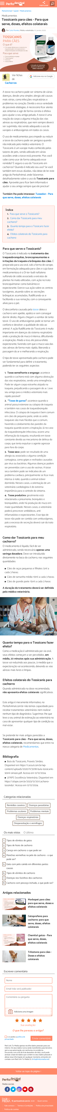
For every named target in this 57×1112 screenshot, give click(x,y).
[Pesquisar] (53, 3)
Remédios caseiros (16, 805)
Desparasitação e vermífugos (28, 823)
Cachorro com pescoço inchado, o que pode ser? (29, 883)
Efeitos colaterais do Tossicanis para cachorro (27, 236)
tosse (36, 309)
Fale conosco (9, 1106)
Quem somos (42, 1101)
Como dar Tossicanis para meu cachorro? (24, 220)
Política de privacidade (44, 1106)
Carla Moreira (14, 30)
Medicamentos (25, 11)
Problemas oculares (16, 811)
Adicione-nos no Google (43, 76)
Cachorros (11, 83)
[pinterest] (30, 1089)
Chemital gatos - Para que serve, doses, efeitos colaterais (40, 939)
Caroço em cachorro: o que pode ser (24, 850)
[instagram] (19, 1089)
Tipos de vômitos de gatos (19, 841)
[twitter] (13, 1089)
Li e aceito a (15, 1038)
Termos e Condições (25, 1106)
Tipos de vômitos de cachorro (20, 873)
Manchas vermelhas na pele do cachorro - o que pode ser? (29, 857)
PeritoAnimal (7, 11)
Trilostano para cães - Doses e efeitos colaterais (40, 955)
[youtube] (25, 1089)
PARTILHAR (43, 5)
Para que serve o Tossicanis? (24, 214)
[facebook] (7, 1089)
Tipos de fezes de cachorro (19, 845)
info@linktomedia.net (40, 1059)
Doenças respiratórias (28, 817)
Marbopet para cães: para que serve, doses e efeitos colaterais (40, 903)
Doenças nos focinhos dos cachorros (24, 878)
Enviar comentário (41, 1038)
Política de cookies (11, 1109)
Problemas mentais (39, 811)
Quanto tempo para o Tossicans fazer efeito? (28, 228)
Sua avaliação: (28, 1025)
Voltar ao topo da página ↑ (28, 1071)
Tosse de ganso (17, 401)
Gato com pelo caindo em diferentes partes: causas (27, 866)
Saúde (15, 11)
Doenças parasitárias (39, 805)
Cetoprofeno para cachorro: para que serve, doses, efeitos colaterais (39, 922)
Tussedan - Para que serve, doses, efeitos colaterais (28, 196)
